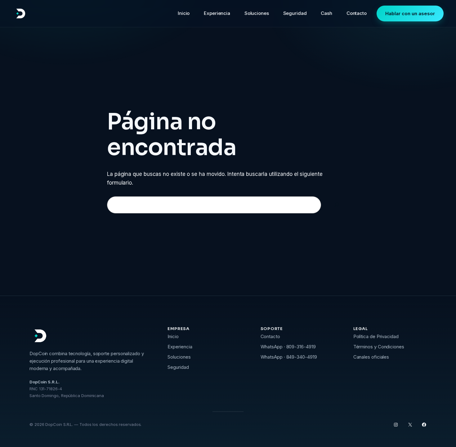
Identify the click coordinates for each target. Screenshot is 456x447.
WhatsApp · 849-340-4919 (289, 357)
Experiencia (180, 347)
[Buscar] (336, 204)
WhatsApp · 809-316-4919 (288, 347)
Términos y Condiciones (378, 347)
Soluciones (179, 357)
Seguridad (178, 367)
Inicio (173, 336)
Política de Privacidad (376, 336)
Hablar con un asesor (410, 13)
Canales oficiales (371, 357)
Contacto (270, 336)
